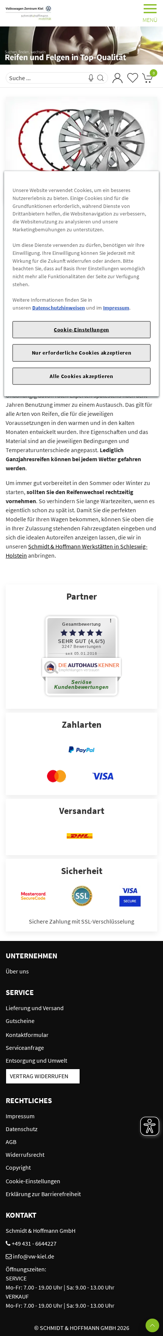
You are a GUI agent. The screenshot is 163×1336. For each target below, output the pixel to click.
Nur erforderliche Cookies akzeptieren (82, 352)
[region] (81, 284)
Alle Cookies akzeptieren (81, 375)
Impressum (116, 307)
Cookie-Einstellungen (81, 329)
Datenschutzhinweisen (58, 307)
